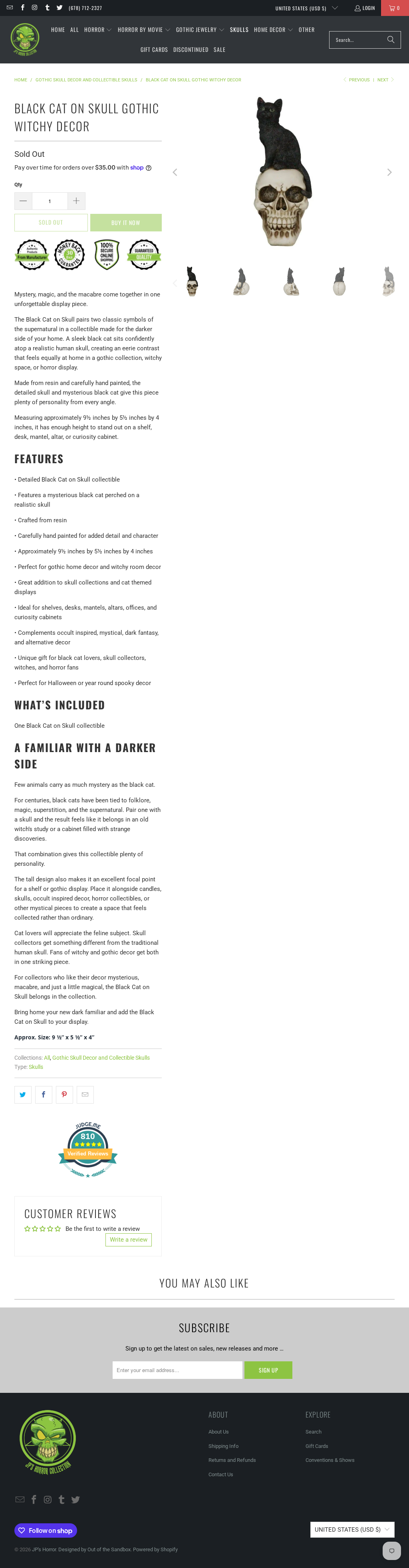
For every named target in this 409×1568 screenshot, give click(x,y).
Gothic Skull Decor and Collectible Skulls (101, 1058)
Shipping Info (223, 1446)
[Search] (391, 40)
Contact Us (220, 1474)
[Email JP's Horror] (9, 7)
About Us (218, 1432)
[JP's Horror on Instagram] (34, 7)
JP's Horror (44, 1549)
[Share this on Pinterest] (64, 1095)
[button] (98, 30)
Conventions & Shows (330, 1460)
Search (314, 1432)
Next (383, 80)
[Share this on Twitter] (23, 1095)
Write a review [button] (128, 1239)
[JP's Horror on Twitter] (59, 7)
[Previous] (175, 172)
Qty (18, 185)
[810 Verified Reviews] (88, 1181)
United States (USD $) (302, 8)
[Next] (388, 172)
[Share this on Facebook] (43, 1095)
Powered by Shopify (155, 1549)
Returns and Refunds (232, 1460)
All (47, 1058)
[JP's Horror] (25, 40)
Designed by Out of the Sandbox (94, 1549)
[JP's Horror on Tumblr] (47, 7)
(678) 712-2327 (85, 7)
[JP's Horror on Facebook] (21, 7)
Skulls (36, 1067)
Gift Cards (317, 1446)
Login (369, 7)
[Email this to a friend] (85, 1095)
